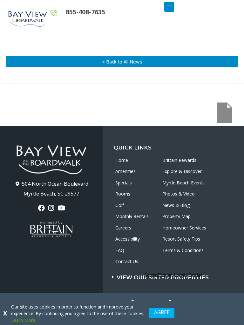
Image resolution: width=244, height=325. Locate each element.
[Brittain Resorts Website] (51, 229)
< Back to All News (122, 61)
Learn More (23, 320)
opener (169, 7)
